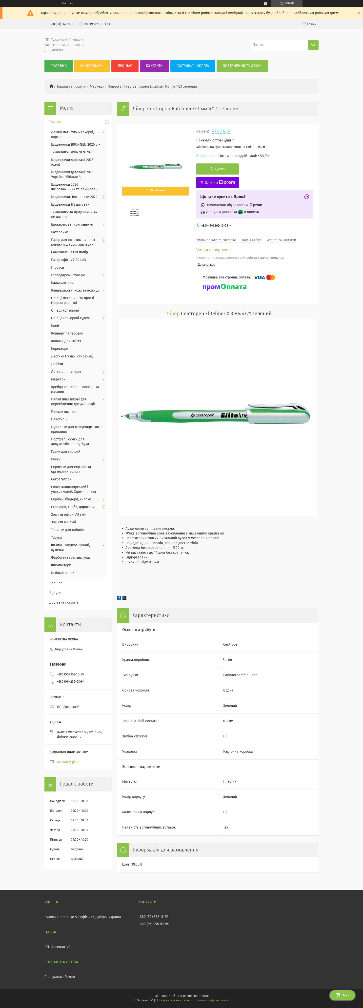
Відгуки (55, 593)
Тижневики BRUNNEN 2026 (72, 152)
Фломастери (61, 565)
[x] (124, 598)
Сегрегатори (61, 479)
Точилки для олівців (67, 530)
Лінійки (57, 364)
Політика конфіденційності (212, 1000)
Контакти (154, 66)
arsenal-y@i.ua (68, 762)
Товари (55, 122)
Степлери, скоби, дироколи (73, 507)
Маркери (97, 86)
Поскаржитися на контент (173, 1000)
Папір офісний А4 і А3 (68, 260)
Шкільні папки (62, 573)
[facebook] (119, 598)
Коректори (59, 349)
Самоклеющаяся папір (69, 252)
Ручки (55, 459)
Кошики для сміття (66, 341)
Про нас (125, 66)
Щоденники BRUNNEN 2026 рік (75, 144)
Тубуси (56, 537)
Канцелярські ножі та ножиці (75, 290)
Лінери (113, 86)
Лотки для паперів (66, 372)
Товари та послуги (71, 86)
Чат (346, 995)
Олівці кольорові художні (72, 318)
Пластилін (59, 419)
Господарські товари (68, 275)
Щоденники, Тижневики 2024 (74, 197)
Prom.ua (204, 996)
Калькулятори (62, 283)
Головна (59, 66)
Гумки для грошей (65, 452)
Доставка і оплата (193, 66)
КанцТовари (91, 66)
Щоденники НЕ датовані (70, 204)
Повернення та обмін (242, 66)
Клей (55, 326)
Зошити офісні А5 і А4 (68, 514)
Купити (220, 169)
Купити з (211, 182)
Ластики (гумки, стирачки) (72, 356)
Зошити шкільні (63, 522)
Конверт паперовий (67, 333)
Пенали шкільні (63, 412)
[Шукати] (313, 45)
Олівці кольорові (65, 310)
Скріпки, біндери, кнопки (71, 499)
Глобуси (57, 267)
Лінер (173, 314)
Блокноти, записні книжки (72, 224)
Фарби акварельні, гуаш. (71, 557)
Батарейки (59, 232)
